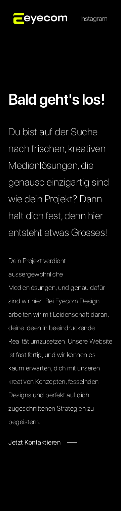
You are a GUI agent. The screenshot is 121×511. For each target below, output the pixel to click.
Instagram (94, 18)
